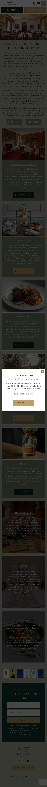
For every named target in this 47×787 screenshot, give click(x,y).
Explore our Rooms (23, 402)
